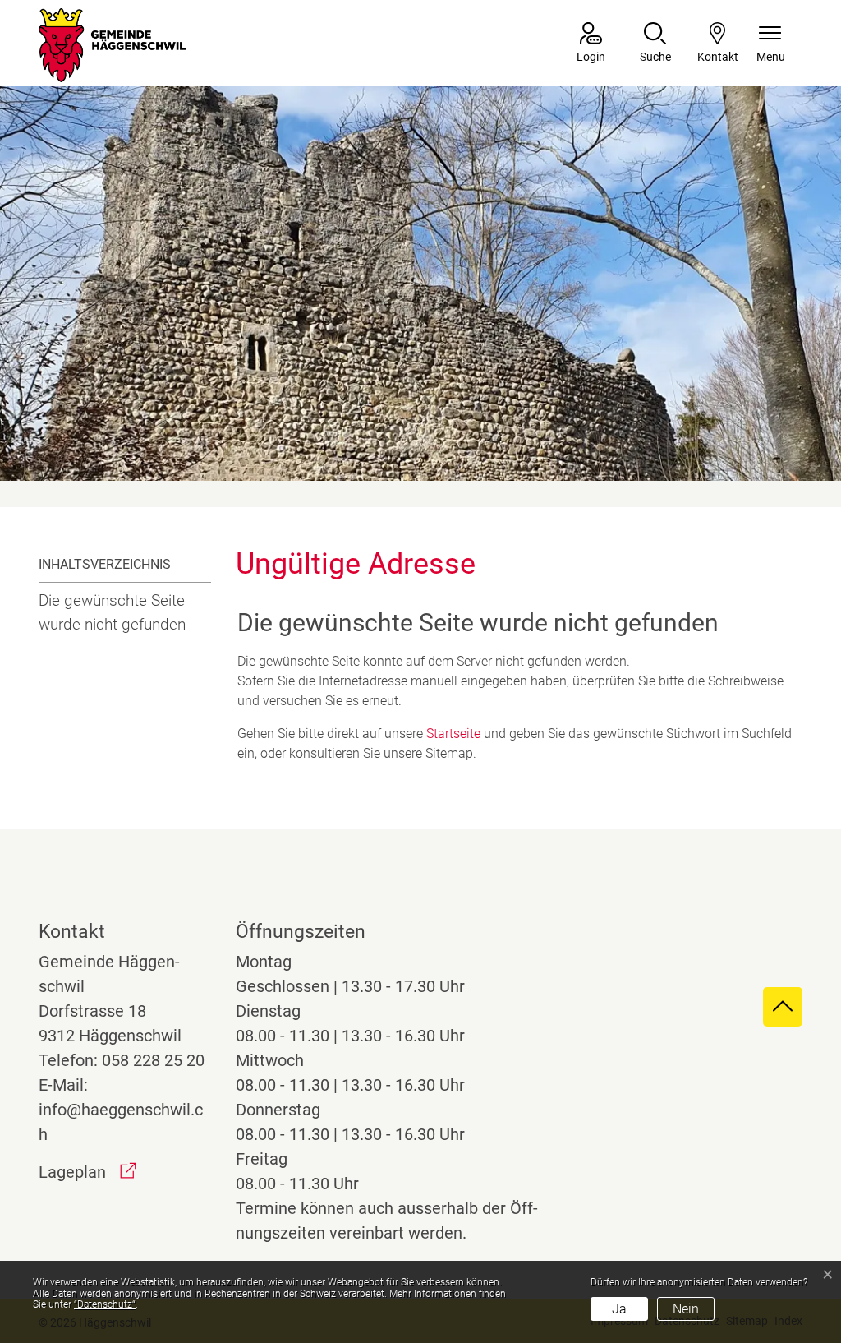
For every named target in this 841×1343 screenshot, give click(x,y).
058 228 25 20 (153, 1060)
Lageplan (87, 1172)
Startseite (453, 733)
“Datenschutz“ (105, 1304)
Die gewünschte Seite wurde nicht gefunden (112, 612)
